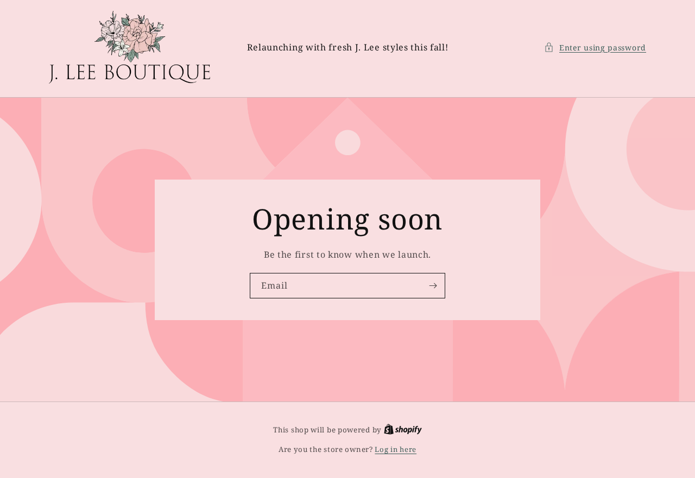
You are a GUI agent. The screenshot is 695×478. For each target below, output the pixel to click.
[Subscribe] (433, 285)
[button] (595, 47)
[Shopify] (403, 430)
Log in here (395, 449)
